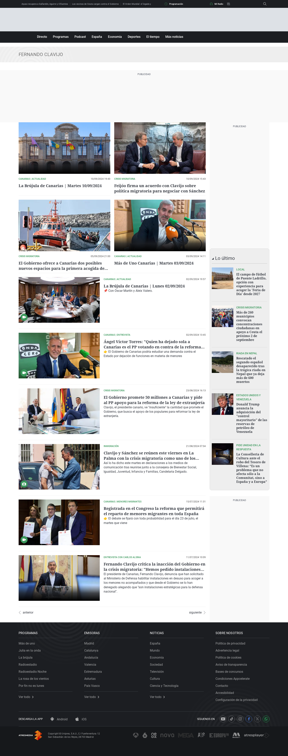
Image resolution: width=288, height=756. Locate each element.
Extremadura (93, 672)
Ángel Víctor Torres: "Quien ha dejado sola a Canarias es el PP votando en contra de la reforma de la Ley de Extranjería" (152, 347)
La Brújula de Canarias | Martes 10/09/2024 (60, 185)
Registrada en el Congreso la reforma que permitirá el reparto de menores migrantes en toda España (154, 511)
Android (62, 719)
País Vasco (92, 686)
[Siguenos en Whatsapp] (266, 719)
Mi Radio (219, 4)
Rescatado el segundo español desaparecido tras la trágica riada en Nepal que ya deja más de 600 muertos (250, 370)
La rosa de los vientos (34, 679)
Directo (42, 37)
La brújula (26, 657)
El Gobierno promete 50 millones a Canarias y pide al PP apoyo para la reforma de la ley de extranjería (154, 400)
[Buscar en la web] (264, 4)
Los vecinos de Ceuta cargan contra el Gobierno (95, 4)
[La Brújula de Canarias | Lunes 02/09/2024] (59, 300)
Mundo (155, 650)
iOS (84, 719)
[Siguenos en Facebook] (248, 719)
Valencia (90, 664)
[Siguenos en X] (257, 719)
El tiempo (152, 37)
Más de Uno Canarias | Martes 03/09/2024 (154, 263)
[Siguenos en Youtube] (223, 719)
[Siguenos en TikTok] (231, 719)
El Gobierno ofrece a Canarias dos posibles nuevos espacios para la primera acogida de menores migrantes (61, 268)
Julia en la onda (30, 650)
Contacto (222, 686)
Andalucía (91, 657)
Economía (115, 37)
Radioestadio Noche (32, 672)
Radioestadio (28, 664)
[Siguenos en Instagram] (240, 719)
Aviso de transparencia (231, 664)
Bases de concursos (229, 672)
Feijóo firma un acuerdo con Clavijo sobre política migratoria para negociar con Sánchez (159, 188)
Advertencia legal (227, 650)
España (97, 37)
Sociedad (156, 664)
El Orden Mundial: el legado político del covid (145, 4)
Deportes (134, 37)
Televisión (157, 672)
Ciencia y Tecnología (164, 686)
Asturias (90, 679)
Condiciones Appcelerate (233, 679)
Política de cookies (228, 657)
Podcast (80, 37)
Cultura (155, 679)
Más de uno (27, 643)
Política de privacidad (230, 643)
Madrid (89, 643)
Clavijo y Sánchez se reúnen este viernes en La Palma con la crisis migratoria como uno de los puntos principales (150, 458)
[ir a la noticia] (222, 278)
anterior (28, 612)
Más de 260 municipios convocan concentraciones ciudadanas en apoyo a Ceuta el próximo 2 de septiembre (249, 326)
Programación (176, 4)
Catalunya (91, 650)
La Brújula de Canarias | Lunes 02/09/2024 (144, 286)
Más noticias (174, 37)
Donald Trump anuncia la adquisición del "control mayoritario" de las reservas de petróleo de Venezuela (251, 418)
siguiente (195, 612)
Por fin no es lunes (31, 686)
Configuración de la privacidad (237, 700)
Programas (61, 37)
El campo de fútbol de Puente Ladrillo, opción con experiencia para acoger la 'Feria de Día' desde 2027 (251, 284)
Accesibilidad (225, 693)
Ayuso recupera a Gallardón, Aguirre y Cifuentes (45, 4)
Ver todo (24, 697)
